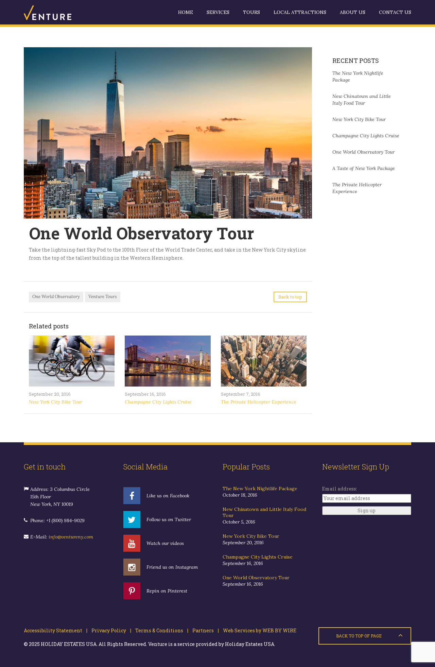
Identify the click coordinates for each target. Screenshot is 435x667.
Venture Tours (102, 297)
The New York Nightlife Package (260, 488)
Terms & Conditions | (159, 630)
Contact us (395, 12)
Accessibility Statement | (55, 630)
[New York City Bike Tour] (72, 361)
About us (352, 12)
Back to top (290, 297)
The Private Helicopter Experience (258, 402)
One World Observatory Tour (363, 152)
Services (218, 12)
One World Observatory (56, 297)
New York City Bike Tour (55, 402)
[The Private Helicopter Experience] (264, 361)
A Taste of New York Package (363, 168)
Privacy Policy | (109, 630)
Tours (251, 12)
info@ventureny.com (71, 537)
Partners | (203, 630)
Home (185, 12)
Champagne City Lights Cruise (158, 402)
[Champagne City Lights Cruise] (167, 361)
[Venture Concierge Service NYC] (58, 12)
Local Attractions (300, 12)
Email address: (339, 488)
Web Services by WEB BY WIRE (257, 630)
